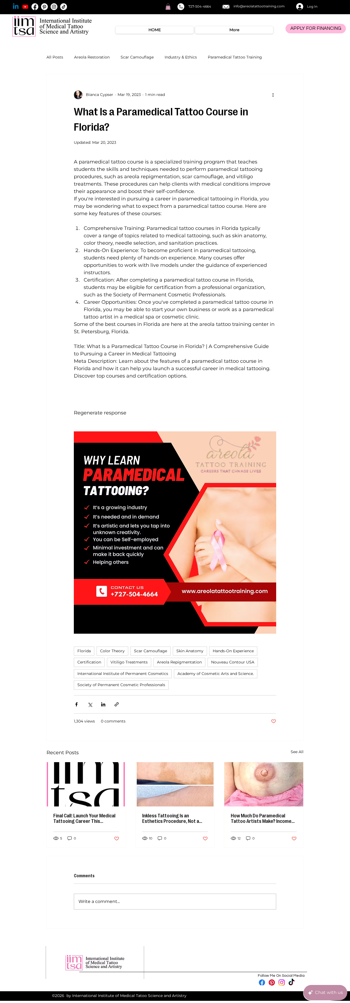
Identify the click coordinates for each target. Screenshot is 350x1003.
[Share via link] (116, 704)
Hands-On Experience (233, 650)
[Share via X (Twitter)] (89, 704)
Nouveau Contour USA (232, 662)
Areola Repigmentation (179, 662)
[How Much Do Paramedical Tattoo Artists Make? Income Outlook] (263, 784)
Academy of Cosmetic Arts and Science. (215, 673)
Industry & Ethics (181, 57)
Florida (84, 650)
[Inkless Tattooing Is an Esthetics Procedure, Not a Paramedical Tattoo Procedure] (175, 784)
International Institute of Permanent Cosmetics (122, 673)
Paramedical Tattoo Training (235, 57)
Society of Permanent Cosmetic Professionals (121, 684)
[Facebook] (34, 6)
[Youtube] (25, 6)
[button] (168, 7)
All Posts (54, 57)
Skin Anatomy (189, 650)
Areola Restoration (92, 57)
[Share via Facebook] (76, 704)
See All (297, 751)
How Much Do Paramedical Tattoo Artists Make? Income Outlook (261, 818)
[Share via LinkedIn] (103, 704)
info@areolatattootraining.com (259, 6)
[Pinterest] (44, 6)
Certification (89, 662)
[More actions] (273, 95)
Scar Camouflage (137, 57)
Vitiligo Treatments (129, 662)
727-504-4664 (199, 6)
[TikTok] (63, 6)
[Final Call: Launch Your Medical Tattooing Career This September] (86, 784)
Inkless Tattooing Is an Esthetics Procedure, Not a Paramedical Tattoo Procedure (174, 818)
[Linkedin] (15, 6)
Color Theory (112, 650)
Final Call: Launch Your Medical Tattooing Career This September (84, 818)
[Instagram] (54, 6)
